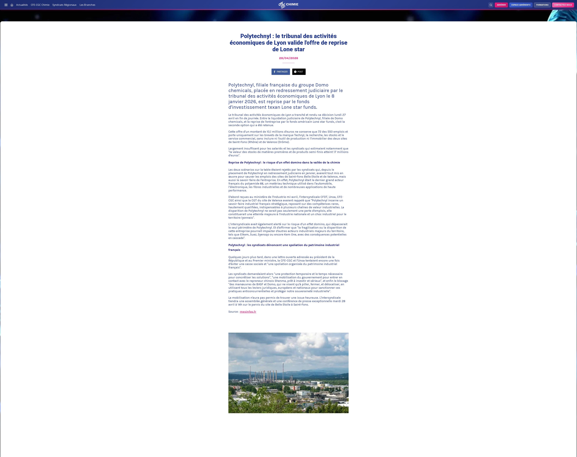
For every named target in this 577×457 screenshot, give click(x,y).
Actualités (22, 4)
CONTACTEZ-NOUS (563, 5)
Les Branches (87, 4)
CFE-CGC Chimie (40, 4)
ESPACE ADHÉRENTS (520, 5)
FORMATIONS (542, 5)
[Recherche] (490, 5)
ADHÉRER (501, 5)
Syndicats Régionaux (64, 4)
